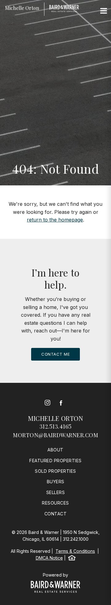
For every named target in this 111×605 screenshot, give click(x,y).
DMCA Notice (49, 558)
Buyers (55, 481)
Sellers (55, 492)
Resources (55, 503)
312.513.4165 (55, 426)
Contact (55, 513)
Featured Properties (55, 460)
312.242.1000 (75, 539)
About (55, 449)
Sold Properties (55, 471)
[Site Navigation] (103, 11)
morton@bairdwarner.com (55, 435)
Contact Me (55, 354)
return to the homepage (55, 220)
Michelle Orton (55, 418)
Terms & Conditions (75, 551)
